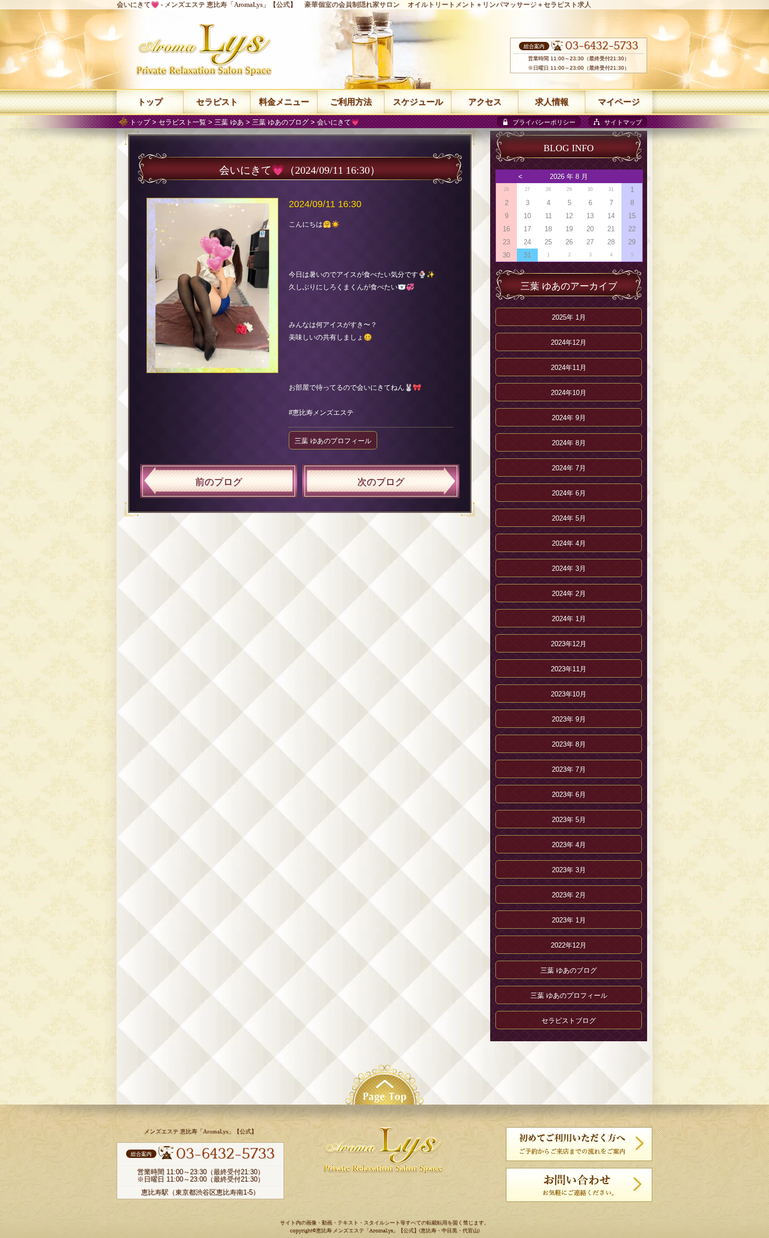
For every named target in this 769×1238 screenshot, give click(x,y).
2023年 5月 (569, 820)
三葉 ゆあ (229, 122)
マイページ (619, 101)
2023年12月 (568, 644)
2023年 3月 (569, 870)
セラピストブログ (568, 1021)
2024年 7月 (569, 468)
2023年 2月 (569, 895)
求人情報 (552, 101)
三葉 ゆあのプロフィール (333, 441)
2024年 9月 (569, 418)
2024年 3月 (569, 568)
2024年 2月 (569, 594)
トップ (140, 122)
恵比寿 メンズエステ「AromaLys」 (357, 1231)
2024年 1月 (569, 619)
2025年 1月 (569, 317)
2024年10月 (568, 393)
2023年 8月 (569, 744)
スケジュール (418, 101)
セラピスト (217, 101)
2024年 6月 (569, 493)
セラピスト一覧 (182, 122)
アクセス (485, 101)
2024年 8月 (569, 443)
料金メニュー (284, 101)
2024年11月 (568, 368)
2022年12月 (568, 945)
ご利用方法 (351, 101)
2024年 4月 (569, 543)
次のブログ (380, 482)
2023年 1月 (569, 920)
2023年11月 (568, 669)
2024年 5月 (569, 518)
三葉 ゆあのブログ (280, 122)
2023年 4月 (569, 845)
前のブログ (218, 482)
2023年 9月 (569, 719)
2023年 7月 (569, 769)
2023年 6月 (569, 794)
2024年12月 (568, 342)
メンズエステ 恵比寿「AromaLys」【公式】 (230, 4)
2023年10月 (568, 694)
